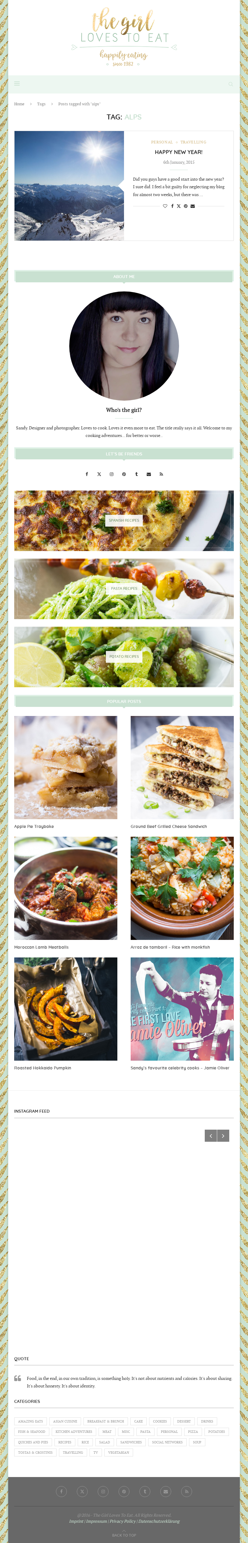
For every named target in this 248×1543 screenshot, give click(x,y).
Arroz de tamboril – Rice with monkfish (170, 947)
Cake (138, 1421)
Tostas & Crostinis (35, 1453)
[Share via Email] (193, 206)
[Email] (149, 474)
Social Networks (167, 1442)
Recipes (64, 1442)
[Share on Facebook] (172, 206)
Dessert (184, 1421)
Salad (104, 1442)
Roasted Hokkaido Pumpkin (42, 1068)
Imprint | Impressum (88, 1521)
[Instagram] (112, 474)
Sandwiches (131, 1442)
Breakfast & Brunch (105, 1421)
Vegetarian (118, 1453)
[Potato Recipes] (124, 657)
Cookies (160, 1421)
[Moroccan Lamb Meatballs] (65, 888)
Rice (85, 1442)
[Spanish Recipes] (124, 521)
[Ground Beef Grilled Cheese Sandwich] (182, 767)
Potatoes (216, 1432)
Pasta (145, 1432)
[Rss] (161, 474)
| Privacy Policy (121, 1521)
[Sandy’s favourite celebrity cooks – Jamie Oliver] (182, 1009)
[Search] (231, 84)
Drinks (207, 1421)
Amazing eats (30, 1421)
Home (19, 104)
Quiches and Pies (33, 1442)
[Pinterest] (124, 474)
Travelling (73, 1453)
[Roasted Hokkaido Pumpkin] (65, 1009)
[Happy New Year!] (69, 186)
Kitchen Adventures (74, 1432)
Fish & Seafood (31, 1432)
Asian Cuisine (65, 1421)
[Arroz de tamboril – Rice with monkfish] (182, 888)
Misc (126, 1432)
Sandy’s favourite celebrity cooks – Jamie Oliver (180, 1068)
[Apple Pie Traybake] (65, 767)
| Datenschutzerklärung (157, 1521)
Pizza (193, 1432)
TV (95, 1453)
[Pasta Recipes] (124, 589)
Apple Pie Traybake (34, 827)
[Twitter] (99, 474)
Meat (107, 1432)
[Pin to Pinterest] (186, 206)
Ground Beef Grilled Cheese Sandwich (169, 827)
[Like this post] (165, 206)
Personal (169, 1432)
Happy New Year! (179, 152)
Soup (197, 1442)
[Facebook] (87, 474)
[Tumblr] (137, 474)
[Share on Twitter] (179, 206)
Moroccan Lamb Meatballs (41, 947)
